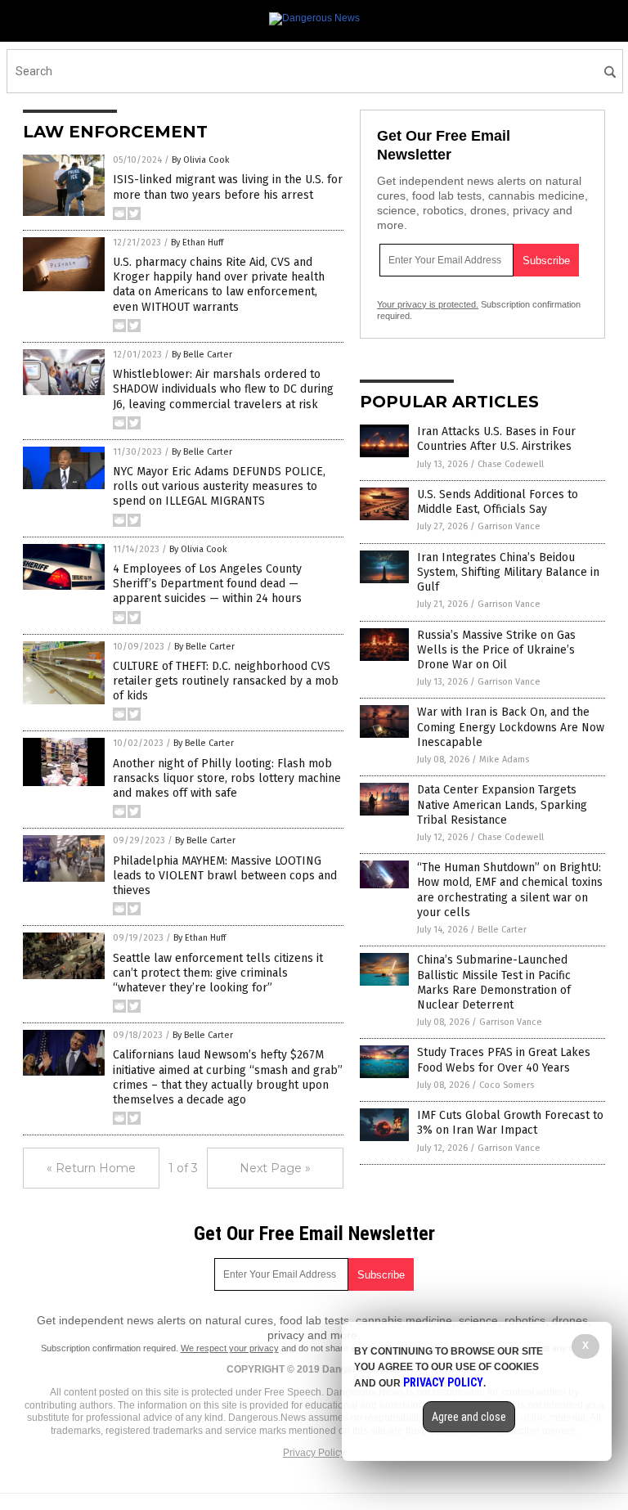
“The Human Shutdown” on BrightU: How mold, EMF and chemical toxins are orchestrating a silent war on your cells (510, 890)
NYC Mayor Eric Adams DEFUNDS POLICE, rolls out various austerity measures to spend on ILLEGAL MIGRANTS (219, 486)
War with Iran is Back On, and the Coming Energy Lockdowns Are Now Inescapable (510, 726)
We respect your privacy (230, 1348)
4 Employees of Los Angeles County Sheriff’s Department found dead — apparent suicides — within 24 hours (207, 583)
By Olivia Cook (201, 160)
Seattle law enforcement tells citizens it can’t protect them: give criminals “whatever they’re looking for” (218, 973)
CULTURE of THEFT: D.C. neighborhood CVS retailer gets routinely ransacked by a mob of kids (226, 681)
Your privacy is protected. (427, 304)
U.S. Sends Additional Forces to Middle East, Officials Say (497, 502)
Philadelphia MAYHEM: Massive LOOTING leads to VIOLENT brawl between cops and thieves (225, 875)
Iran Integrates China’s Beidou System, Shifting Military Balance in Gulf (508, 572)
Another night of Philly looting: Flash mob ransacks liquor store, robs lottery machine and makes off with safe (227, 778)
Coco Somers (506, 1085)
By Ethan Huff (197, 242)
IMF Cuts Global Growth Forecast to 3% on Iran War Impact (510, 1122)
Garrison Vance (509, 526)
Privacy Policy (314, 1452)
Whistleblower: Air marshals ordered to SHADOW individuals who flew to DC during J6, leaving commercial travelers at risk (223, 389)
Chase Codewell (511, 464)
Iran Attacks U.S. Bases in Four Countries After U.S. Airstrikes (496, 439)
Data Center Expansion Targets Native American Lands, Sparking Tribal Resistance (502, 804)
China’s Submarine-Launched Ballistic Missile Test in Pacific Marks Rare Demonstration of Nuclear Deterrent (494, 982)
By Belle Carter (202, 354)
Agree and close (469, 1416)
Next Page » (275, 1168)
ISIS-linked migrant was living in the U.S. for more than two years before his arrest (228, 187)
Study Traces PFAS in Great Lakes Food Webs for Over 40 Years (503, 1059)
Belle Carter (502, 929)
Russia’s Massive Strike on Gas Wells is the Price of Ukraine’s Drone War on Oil (496, 650)
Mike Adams (504, 759)
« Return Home (91, 1168)
